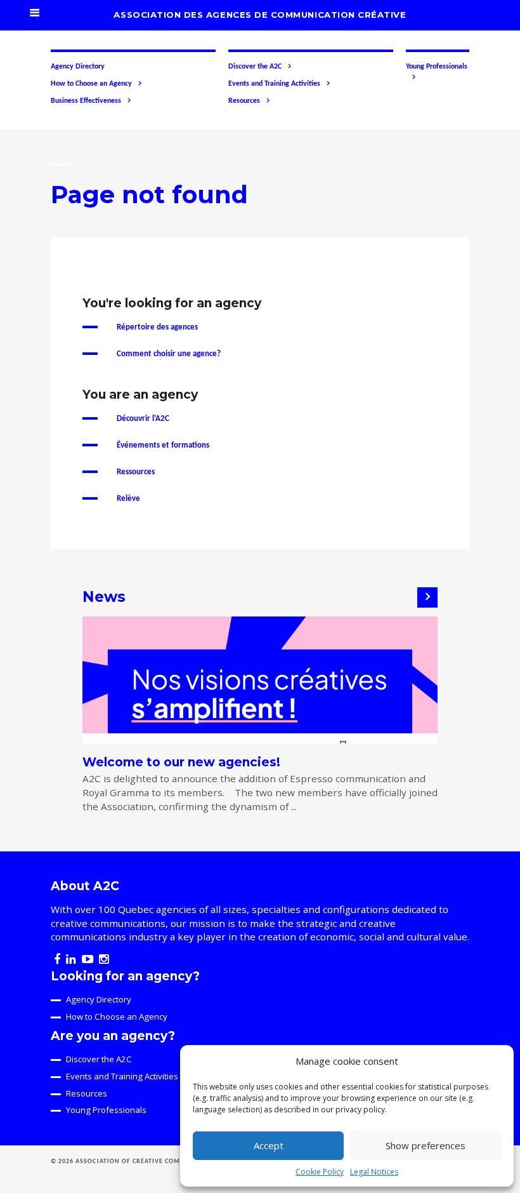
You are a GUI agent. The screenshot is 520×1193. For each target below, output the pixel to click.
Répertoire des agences (157, 327)
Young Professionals (436, 66)
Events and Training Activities (274, 84)
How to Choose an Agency (91, 84)
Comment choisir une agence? (169, 354)
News (104, 597)
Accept (268, 1145)
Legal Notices (374, 1171)
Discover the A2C (255, 66)
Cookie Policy (320, 1171)
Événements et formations (163, 445)
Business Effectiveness (86, 101)
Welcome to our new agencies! (181, 762)
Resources (244, 101)
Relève (128, 499)
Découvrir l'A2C (143, 419)
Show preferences (425, 1145)
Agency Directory (78, 66)
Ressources (136, 472)
